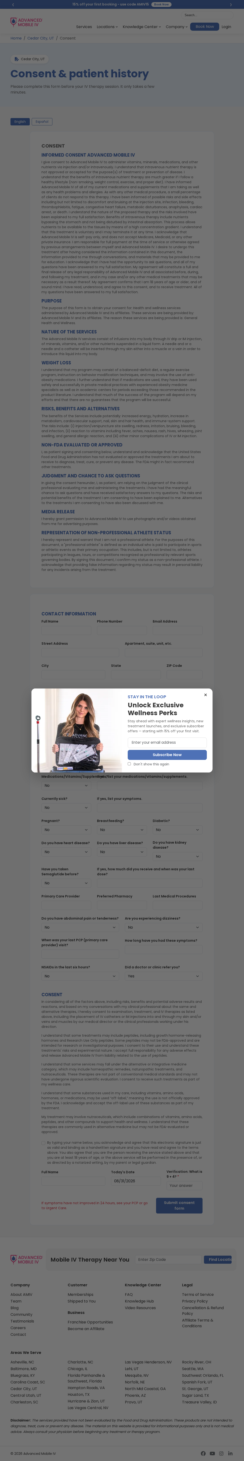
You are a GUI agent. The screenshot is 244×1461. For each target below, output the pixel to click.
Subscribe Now (167, 755)
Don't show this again (151, 764)
